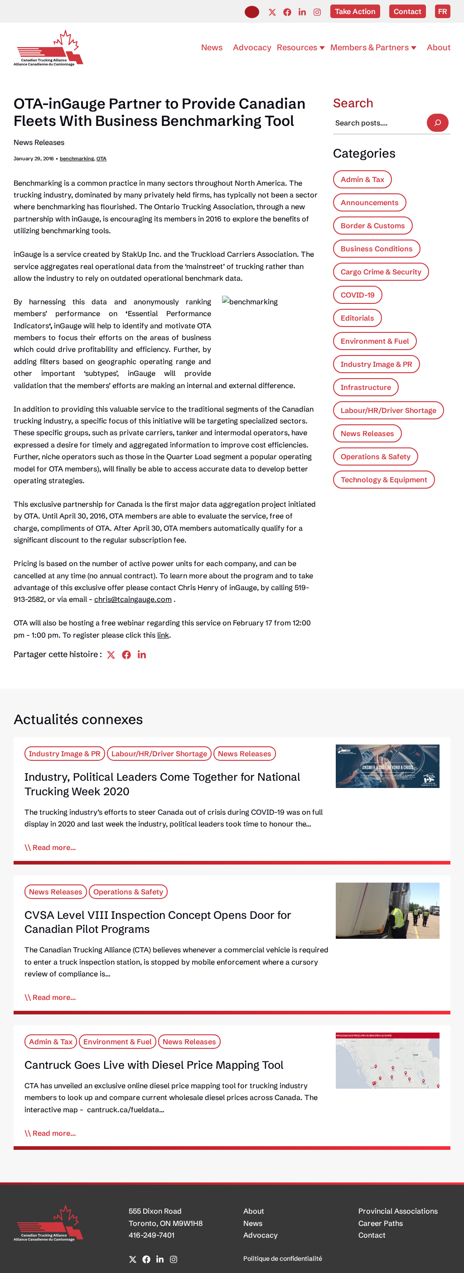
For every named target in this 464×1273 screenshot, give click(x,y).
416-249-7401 (151, 1234)
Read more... (54, 847)
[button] (252, 12)
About (253, 1210)
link (163, 634)
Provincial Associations (398, 1210)
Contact (372, 1234)
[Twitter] (272, 12)
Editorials (357, 317)
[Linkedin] (302, 12)
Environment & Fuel (375, 341)
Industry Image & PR (376, 364)
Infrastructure (366, 387)
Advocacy (260, 1234)
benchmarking (77, 158)
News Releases (39, 142)
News (252, 1223)
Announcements (370, 202)
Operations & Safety (376, 456)
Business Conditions (377, 248)
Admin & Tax (362, 179)
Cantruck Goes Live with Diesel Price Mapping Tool (154, 1064)
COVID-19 (358, 294)
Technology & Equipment (384, 479)
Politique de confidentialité (282, 1258)
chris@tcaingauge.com (133, 599)
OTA (101, 158)
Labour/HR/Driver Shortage (388, 410)
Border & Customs (373, 225)
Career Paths (380, 1223)
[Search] (438, 123)
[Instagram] (317, 12)
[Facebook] (287, 12)
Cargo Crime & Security (381, 271)
